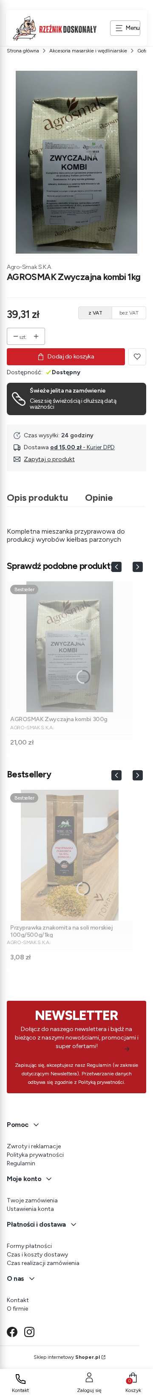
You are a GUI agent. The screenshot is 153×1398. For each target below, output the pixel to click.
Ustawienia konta (30, 1209)
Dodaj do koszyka (71, 356)
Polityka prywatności (35, 1154)
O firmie (17, 1308)
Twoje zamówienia (32, 1200)
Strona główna (23, 51)
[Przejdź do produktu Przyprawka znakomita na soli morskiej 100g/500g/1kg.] (70, 855)
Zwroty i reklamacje (34, 1146)
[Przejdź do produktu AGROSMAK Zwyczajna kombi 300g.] (70, 646)
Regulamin (21, 1163)
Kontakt (18, 1300)
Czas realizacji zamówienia (43, 1263)
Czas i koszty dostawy (37, 1254)
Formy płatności (29, 1246)
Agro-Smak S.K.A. (29, 267)
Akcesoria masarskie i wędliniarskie (88, 51)
